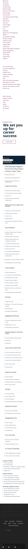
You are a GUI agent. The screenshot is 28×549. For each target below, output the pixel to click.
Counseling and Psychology (10, 17)
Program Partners (8, 98)
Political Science (7, 40)
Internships (6, 5)
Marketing (5, 31)
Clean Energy (6, 13)
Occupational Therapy (9, 36)
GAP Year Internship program (11, 80)
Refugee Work (6, 44)
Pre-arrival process (8, 66)
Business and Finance (9, 11)
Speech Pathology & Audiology (11, 48)
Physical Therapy (7, 38)
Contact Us (6, 106)
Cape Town (6, 100)
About (5, 523)
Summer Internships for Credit (11, 86)
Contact (14, 523)
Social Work (6, 46)
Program (5, 58)
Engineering (6, 21)
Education (5, 19)
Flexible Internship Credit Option (12, 84)
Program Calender (8, 74)
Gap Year (5, 23)
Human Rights (7, 25)
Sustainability (6, 52)
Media (4, 104)
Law (4, 29)
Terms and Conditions (13, 525)
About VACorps (7, 96)
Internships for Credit (8, 82)
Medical (5, 34)
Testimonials (6, 56)
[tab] (14, 167)
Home (6, 521)
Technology (6, 54)
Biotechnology (7, 9)
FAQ (4, 78)
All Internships (7, 7)
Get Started (6, 108)
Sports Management (8, 50)
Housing (5, 70)
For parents (6, 76)
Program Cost (6, 72)
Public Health (6, 42)
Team (4, 102)
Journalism (6, 27)
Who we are (6, 88)
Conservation (6, 15)
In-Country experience (9, 68)
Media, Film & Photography (10, 33)
